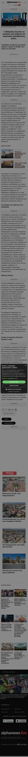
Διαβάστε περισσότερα (20, 376)
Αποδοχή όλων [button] (14, 382)
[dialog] (14, 378)
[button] (14, 378)
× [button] (25, 365)
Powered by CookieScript (14, 391)
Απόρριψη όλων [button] (14, 385)
